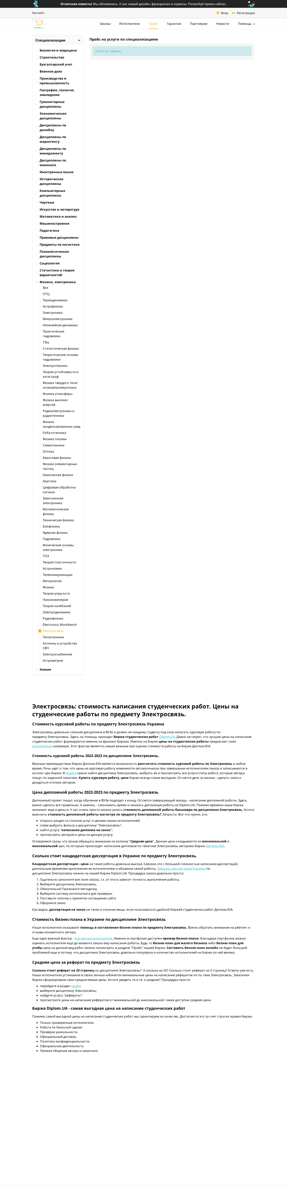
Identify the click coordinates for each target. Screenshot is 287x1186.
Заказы (105, 23)
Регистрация (246, 13)
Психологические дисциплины (54, 253)
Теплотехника (53, 637)
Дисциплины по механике (53, 162)
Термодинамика (55, 300)
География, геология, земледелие (57, 92)
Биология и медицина (58, 50)
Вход (224, 13)
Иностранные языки (57, 172)
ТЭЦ (46, 342)
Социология (50, 263)
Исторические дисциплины (51, 181)
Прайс (153, 23)
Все (45, 287)
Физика (48, 587)
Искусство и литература (59, 209)
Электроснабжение (57, 654)
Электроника (52, 312)
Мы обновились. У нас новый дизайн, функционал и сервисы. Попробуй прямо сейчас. (143, 4)
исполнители (42, 746)
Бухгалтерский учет (56, 64)
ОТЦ (46, 294)
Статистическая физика (61, 348)
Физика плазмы (55, 439)
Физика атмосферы (57, 394)
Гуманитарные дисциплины (52, 104)
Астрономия (52, 568)
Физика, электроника (58, 282)
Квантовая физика (57, 458)
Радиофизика (53, 618)
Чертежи (47, 202)
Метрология (52, 581)
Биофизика (51, 526)
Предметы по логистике (59, 244)
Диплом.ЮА (215, 846)
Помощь (245, 23)
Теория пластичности (59, 562)
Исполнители (129, 23)
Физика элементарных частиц (60, 466)
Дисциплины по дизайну (53, 127)
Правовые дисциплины (59, 237)
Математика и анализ (58, 216)
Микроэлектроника (57, 319)
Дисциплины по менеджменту (53, 150)
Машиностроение (54, 223)
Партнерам (198, 23)
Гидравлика (51, 539)
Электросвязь (53, 631)
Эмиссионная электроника (53, 500)
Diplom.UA (167, 737)
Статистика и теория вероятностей (57, 272)
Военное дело (51, 71)
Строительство (52, 57)
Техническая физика (58, 520)
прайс (75, 986)
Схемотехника (53, 445)
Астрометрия (53, 660)
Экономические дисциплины (53, 115)
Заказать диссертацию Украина (181, 868)
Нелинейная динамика (60, 325)
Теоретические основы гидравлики (60, 357)
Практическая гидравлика (53, 333)
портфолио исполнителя (93, 938)
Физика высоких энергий (55, 402)
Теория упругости (56, 593)
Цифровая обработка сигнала (59, 489)
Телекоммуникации (57, 575)
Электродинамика (56, 612)
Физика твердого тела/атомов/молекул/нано (60, 385)
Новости (222, 23)
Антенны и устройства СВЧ (60, 645)
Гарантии (174, 23)
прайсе (71, 773)
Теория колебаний (57, 606)
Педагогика (49, 230)
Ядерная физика (55, 532)
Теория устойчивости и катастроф (60, 374)
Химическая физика (58, 475)
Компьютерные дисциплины (52, 193)
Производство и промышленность (54, 80)
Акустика (49, 481)
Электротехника (55, 365)
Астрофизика (53, 306)
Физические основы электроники (58, 547)
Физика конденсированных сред (61, 424)
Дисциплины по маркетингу (53, 139)
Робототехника (54, 433)
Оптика (48, 451)
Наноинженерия (55, 599)
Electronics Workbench (60, 624)
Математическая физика (56, 511)
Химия (45, 669)
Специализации (50, 40)
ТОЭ (46, 556)
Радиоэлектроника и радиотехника (58, 413)
